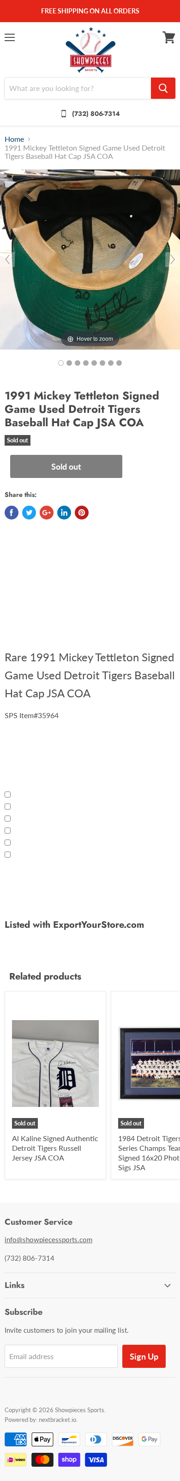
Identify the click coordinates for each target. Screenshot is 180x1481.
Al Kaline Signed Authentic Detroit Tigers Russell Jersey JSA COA (55, 1148)
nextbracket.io (57, 1419)
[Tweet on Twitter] (29, 513)
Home (14, 139)
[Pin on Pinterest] (82, 513)
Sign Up (144, 1356)
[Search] (163, 88)
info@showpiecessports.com (48, 1239)
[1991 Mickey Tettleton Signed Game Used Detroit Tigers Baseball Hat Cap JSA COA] (61, 363)
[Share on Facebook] (11, 513)
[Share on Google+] (47, 513)
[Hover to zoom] (90, 258)
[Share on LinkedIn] (64, 513)
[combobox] (78, 88)
